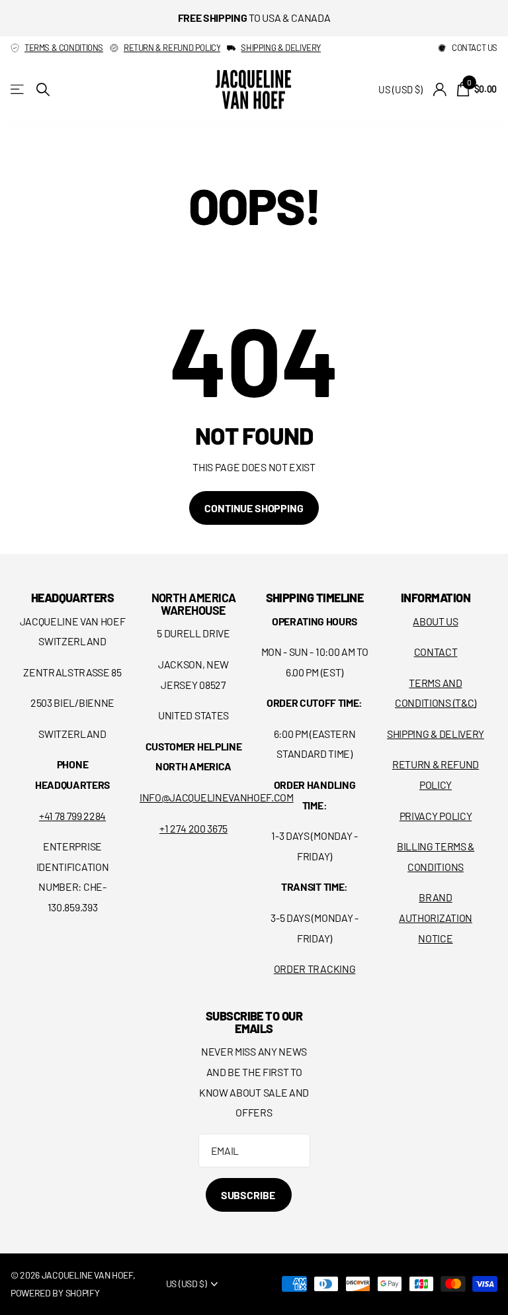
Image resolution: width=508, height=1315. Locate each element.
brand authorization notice (435, 917)
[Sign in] (439, 90)
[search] (43, 90)
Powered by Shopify (55, 1292)
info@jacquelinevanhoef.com (217, 797)
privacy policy (436, 815)
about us (435, 621)
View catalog (18, 89)
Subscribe (248, 1195)
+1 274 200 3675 (193, 828)
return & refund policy (172, 47)
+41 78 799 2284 (72, 815)
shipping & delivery (281, 47)
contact (436, 651)
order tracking (315, 968)
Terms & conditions (63, 47)
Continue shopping (253, 508)
